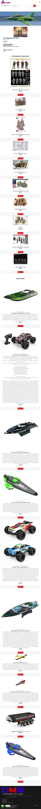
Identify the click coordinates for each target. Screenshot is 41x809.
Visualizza (20, 94)
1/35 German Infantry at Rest (20, 267)
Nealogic (15, 807)
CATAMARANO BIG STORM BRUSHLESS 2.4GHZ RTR (20, 313)
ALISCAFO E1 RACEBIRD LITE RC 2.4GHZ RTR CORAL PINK (20, 692)
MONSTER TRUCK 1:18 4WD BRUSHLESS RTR (20, 567)
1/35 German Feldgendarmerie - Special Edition (20, 247)
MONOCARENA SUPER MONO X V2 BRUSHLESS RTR (20, 452)
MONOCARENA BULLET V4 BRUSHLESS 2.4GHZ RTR (20, 630)
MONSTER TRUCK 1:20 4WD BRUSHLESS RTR (20, 355)
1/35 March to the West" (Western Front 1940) (20, 89)
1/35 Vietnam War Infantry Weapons (20, 153)
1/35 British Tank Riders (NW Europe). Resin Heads (20, 134)
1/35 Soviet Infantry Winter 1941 (20, 172)
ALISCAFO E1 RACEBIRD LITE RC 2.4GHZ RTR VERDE (20, 502)
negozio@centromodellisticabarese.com (7, 802)
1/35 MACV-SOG (20, 228)
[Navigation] (39, 2)
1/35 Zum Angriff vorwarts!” (20, 109)
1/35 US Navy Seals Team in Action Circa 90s (20, 191)
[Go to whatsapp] (2, 806)
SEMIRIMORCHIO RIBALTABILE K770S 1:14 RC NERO (20, 731)
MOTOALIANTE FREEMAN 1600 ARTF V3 (20, 662)
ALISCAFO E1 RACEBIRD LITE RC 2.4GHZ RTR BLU (20, 766)
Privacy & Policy (36, 805)
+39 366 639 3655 (4, 799)
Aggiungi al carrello (7, 44)
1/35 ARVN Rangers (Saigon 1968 (21, 209)
